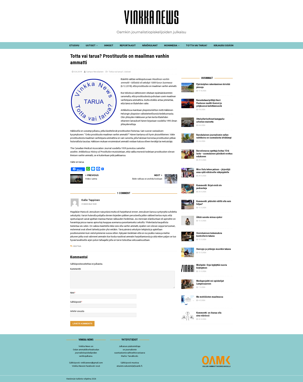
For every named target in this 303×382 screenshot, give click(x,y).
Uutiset (90, 45)
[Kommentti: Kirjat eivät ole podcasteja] (187, 188)
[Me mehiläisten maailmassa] (187, 300)
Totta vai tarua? (196, 45)
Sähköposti (75, 302)
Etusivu (74, 45)
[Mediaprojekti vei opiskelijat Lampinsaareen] (187, 284)
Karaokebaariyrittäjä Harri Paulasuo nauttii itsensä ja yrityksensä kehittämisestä (209, 103)
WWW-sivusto (77, 311)
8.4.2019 (78, 72)
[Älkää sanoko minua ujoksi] (187, 220)
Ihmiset (108, 45)
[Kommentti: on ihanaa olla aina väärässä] (187, 316)
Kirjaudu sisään (223, 45)
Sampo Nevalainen (95, 72)
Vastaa (77, 246)
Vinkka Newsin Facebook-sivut (86, 366)
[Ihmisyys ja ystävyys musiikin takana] (187, 252)
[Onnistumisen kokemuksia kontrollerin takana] (187, 236)
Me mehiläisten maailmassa (209, 297)
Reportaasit (128, 45)
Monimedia (170, 45)
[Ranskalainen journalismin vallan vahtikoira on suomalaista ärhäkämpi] (187, 138)
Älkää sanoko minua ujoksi (209, 217)
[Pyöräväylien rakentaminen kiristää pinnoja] (187, 87)
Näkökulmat (150, 45)
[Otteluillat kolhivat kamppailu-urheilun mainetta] (187, 122)
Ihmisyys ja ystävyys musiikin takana (214, 249)
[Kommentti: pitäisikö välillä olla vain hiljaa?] (187, 204)
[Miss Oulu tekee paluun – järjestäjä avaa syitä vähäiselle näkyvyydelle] (187, 172)
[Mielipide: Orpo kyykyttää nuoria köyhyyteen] (187, 268)
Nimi (72, 292)
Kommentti (75, 269)
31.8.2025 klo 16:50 (89, 204)
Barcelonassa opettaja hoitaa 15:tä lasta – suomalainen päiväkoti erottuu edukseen (214, 154)
